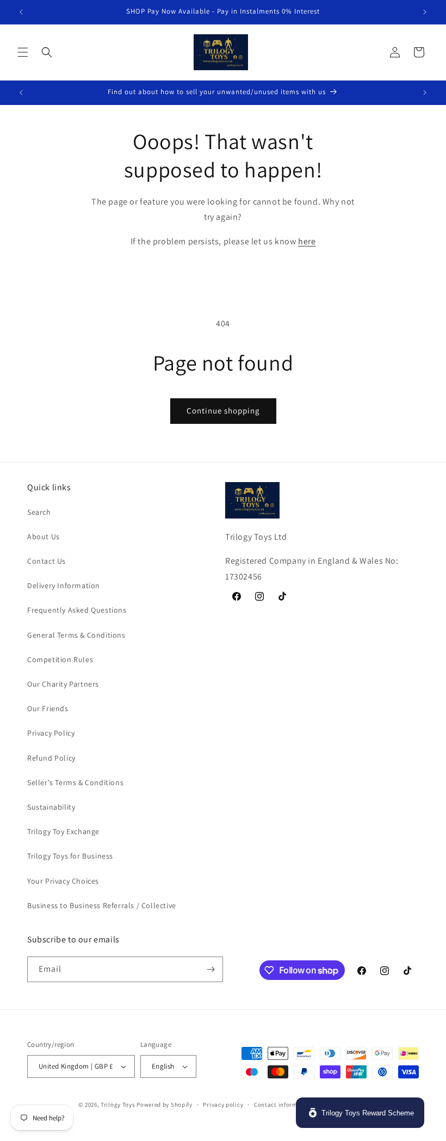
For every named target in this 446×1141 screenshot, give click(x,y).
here (306, 241)
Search (39, 512)
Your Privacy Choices (63, 881)
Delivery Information (63, 585)
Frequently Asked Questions (77, 610)
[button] (23, 52)
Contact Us (46, 561)
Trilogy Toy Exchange (63, 831)
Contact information (283, 1104)
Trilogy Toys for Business (70, 856)
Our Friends (48, 708)
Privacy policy (223, 1104)
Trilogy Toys (118, 1104)
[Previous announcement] (21, 12)
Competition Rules (60, 659)
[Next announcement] (425, 12)
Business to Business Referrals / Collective (101, 905)
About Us (43, 536)
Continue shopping (223, 410)
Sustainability (51, 807)
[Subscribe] (210, 969)
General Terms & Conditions (76, 635)
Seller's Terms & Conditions (75, 782)
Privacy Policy (51, 733)
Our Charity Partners (63, 684)
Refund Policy (51, 758)
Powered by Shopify (165, 1104)
